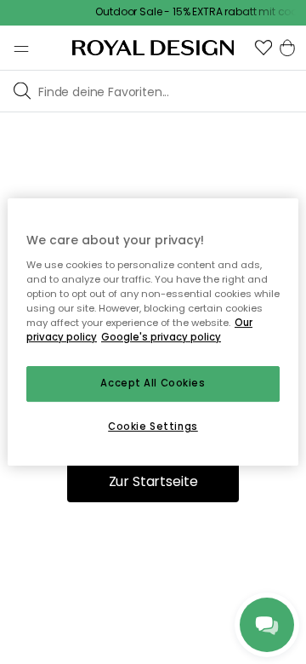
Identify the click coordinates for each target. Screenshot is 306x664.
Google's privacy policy (161, 337)
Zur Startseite (153, 481)
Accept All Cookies (152, 383)
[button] (263, 47)
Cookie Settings (153, 426)
